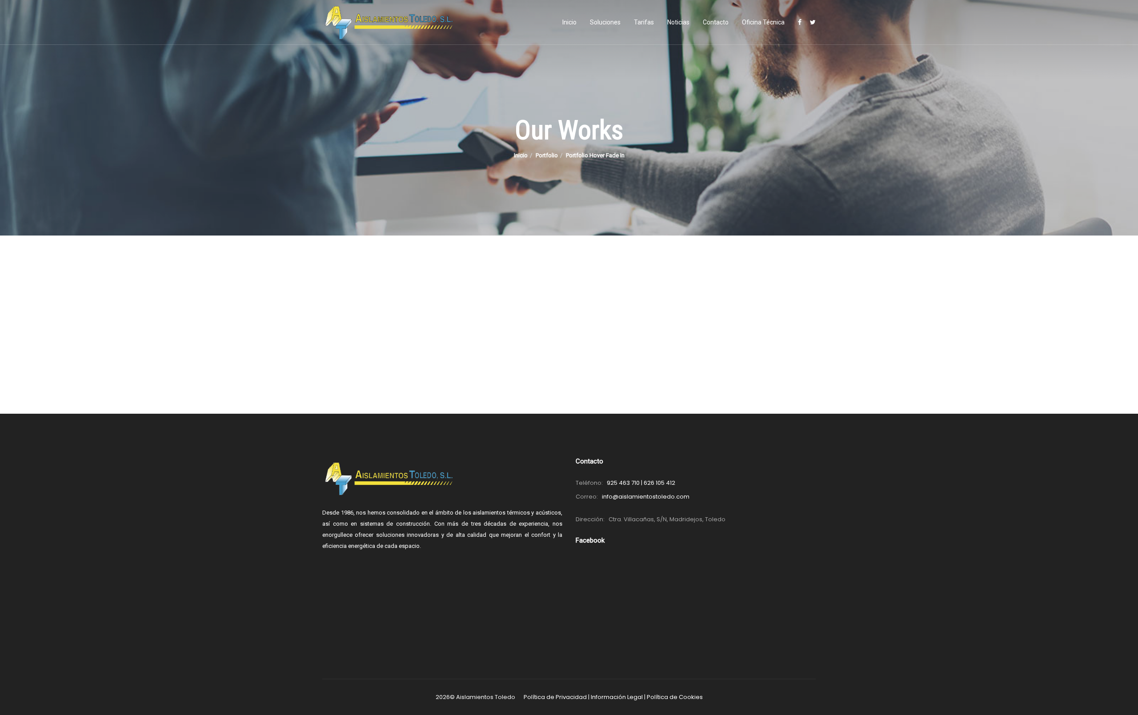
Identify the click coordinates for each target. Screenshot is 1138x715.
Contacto (716, 22)
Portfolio (547, 155)
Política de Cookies (675, 697)
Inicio (569, 22)
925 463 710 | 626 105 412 (641, 483)
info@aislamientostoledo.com (645, 496)
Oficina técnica (763, 22)
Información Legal (617, 697)
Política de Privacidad (555, 697)
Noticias (678, 22)
